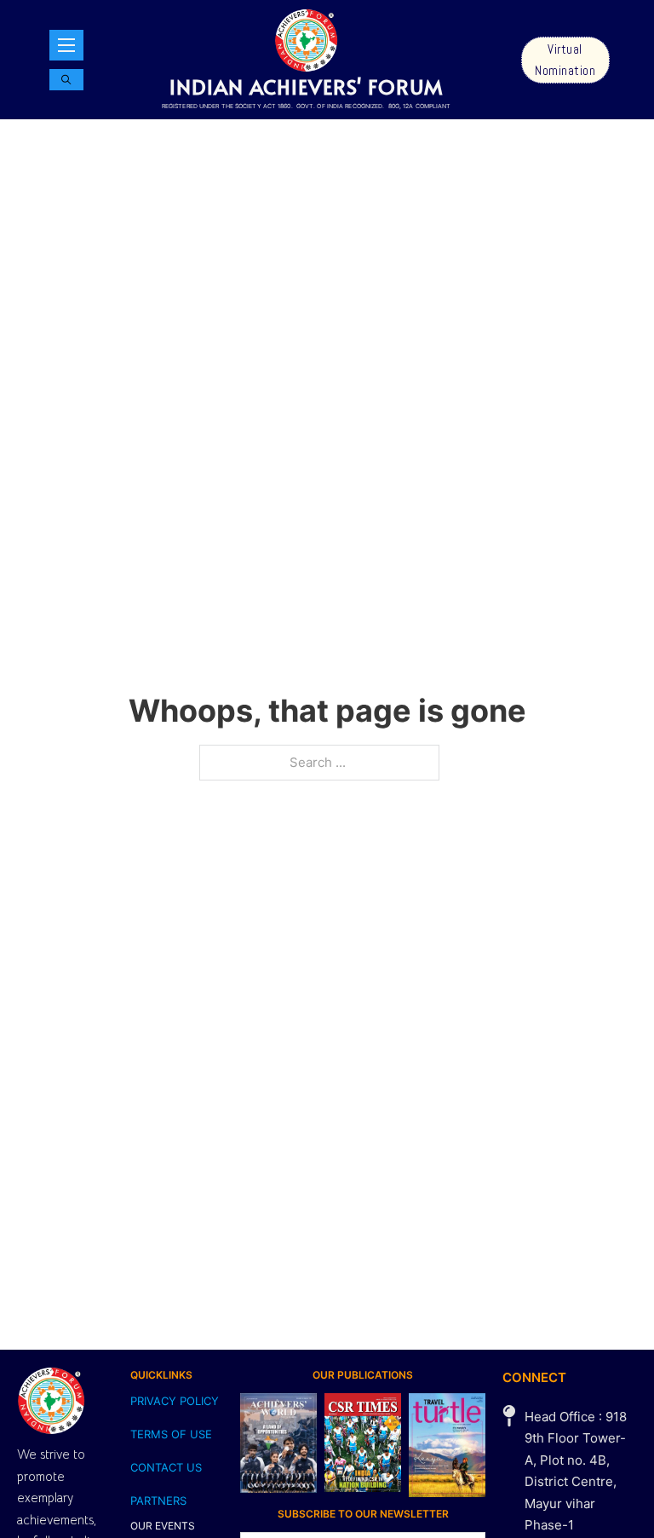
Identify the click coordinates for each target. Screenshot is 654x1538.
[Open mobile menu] (66, 45)
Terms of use (171, 1434)
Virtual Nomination (565, 60)
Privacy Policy (174, 1401)
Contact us (166, 1467)
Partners (158, 1500)
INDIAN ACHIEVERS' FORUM (306, 86)
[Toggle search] (66, 79)
